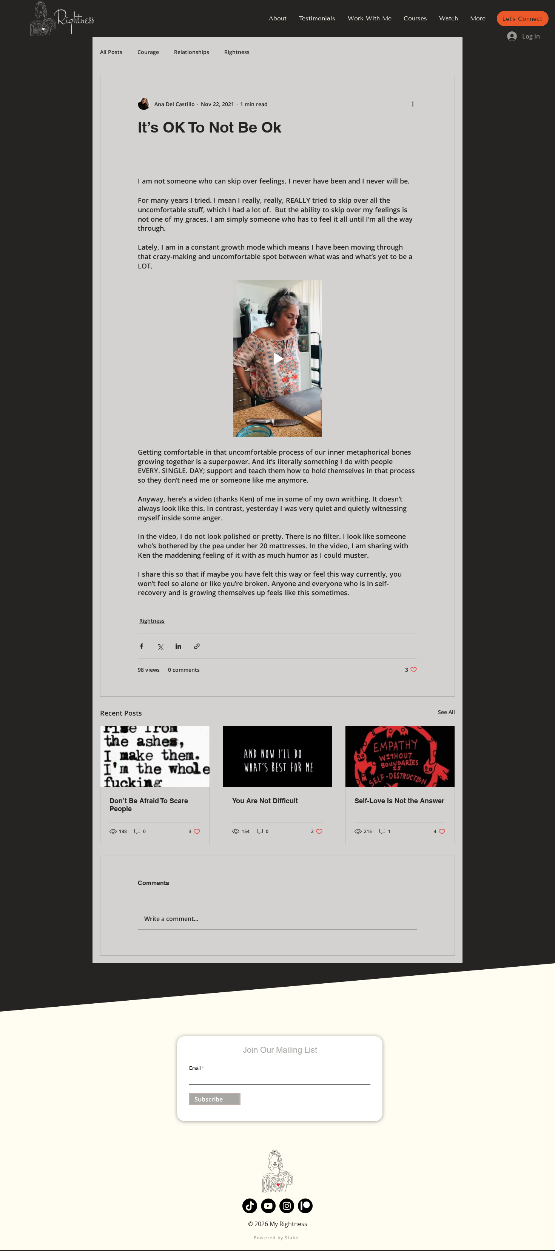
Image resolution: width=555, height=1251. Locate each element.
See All (446, 712)
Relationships (191, 52)
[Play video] (277, 358)
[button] (523, 18)
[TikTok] (249, 1206)
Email (195, 1068)
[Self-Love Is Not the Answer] (400, 756)
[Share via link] (196, 646)
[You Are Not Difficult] (277, 756)
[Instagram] (286, 1206)
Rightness (237, 52)
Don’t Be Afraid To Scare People (148, 805)
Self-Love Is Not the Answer (399, 801)
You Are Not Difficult (265, 801)
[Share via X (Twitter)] (159, 646)
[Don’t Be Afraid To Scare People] (155, 756)
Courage (148, 52)
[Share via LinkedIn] (178, 646)
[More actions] (412, 103)
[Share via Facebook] (141, 646)
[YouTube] (268, 1206)
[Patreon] (305, 1206)
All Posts (111, 52)
